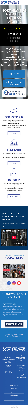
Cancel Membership (14, 399)
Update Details (14, 392)
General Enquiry (14, 388)
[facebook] (9, 283)
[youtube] (19, 283)
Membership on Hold (14, 395)
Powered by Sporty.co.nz (14, 406)
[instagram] (14, 283)
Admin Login (15, 407)
